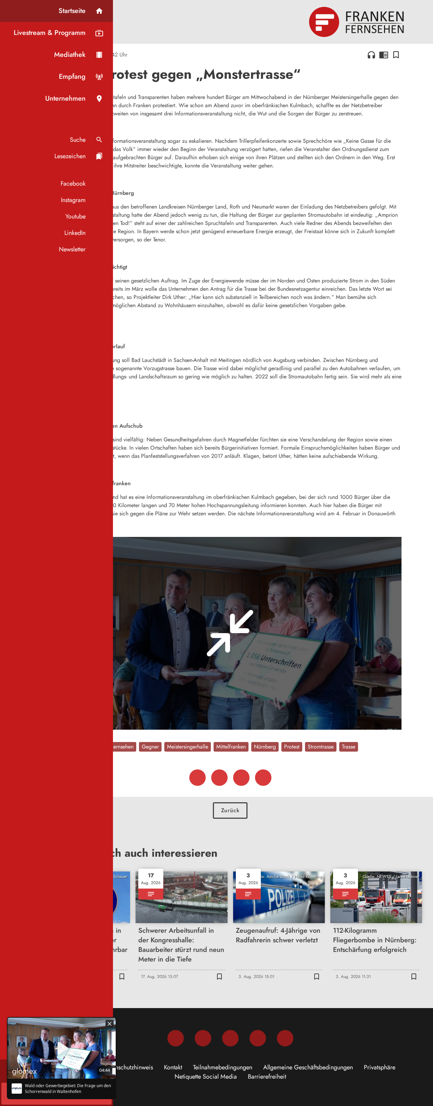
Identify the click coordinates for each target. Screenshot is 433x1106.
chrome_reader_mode (384, 55)
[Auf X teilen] (219, 777)
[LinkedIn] (258, 1038)
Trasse (348, 747)
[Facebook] (175, 1038)
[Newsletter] (285, 1038)
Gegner (150, 747)
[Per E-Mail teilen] (263, 777)
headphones (371, 55)
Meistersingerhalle (187, 747)
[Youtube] (230, 1038)
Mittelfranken (231, 747)
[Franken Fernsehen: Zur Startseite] (357, 22)
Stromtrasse (321, 747)
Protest (292, 747)
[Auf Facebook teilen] (197, 777)
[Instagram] (203, 1038)
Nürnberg (265, 747)
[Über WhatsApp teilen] (241, 777)
